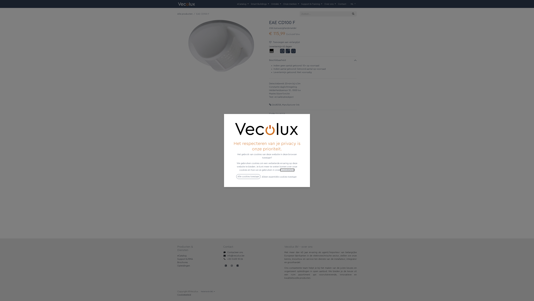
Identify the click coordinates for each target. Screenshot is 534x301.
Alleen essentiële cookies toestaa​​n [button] (279, 177)
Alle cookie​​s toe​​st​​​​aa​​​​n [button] (248, 176)
